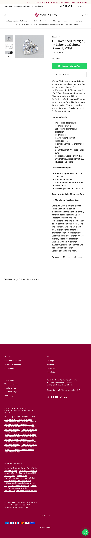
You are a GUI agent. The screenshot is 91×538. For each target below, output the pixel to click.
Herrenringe (9, 395)
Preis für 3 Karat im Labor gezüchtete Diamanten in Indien (20, 438)
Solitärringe (9, 380)
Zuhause (55, 37)
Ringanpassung (62, 74)
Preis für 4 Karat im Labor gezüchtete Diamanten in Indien (20, 445)
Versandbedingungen (12, 364)
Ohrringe (56, 21)
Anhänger (67, 21)
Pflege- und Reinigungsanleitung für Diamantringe (20, 487)
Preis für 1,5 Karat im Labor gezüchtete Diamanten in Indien (20, 428)
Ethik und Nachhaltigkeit (25, 478)
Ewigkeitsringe (10, 388)
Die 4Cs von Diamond (24, 473)
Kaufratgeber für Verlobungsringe (17, 480)
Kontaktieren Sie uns (22, 6)
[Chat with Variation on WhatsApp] (85, 532)
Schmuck (38, 21)
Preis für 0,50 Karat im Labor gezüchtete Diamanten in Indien (19, 419)
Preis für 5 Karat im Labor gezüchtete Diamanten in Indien (19, 450)
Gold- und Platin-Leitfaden (26, 490)
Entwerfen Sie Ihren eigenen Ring (51, 24)
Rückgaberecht (10, 368)
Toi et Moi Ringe (10, 392)
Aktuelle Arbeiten (72, 24)
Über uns (8, 6)
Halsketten (79, 21)
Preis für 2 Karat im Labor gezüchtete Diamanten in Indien (20, 430)
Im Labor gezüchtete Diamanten (18, 21)
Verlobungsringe (11, 384)
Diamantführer (30, 24)
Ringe (47, 21)
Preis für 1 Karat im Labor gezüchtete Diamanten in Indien (20, 423)
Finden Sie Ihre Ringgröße (18, 485)
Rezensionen (37, 6)
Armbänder (16, 24)
